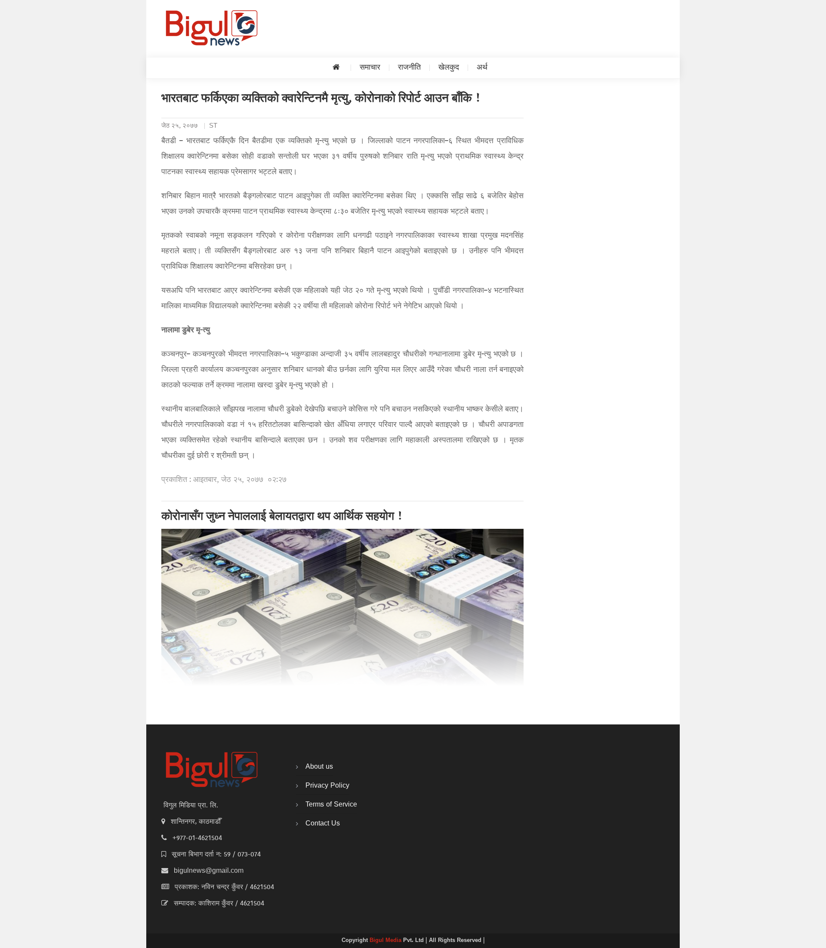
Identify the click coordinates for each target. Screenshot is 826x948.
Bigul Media (386, 940)
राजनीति (409, 67)
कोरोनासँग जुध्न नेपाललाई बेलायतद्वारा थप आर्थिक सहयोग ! (282, 517)
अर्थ (482, 67)
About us (319, 767)
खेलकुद (448, 67)
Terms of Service (331, 804)
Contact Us (322, 823)
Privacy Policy (327, 786)
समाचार (370, 67)
